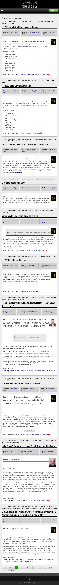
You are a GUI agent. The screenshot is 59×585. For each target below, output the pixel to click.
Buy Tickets (29, 430)
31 (54, 221)
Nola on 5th (41, 245)
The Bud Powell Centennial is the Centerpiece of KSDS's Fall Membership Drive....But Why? (29, 371)
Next (50, 567)
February (50, 149)
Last (4, 570)
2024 (43, 223)
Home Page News (14, 21)
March (51, 91)
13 (54, 149)
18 (51, 313)
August (50, 451)
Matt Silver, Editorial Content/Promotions (28, 312)
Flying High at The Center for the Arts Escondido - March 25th (25, 144)
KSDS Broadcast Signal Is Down (45, 179)
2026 (44, 34)
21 (53, 32)
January (51, 188)
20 (54, 188)
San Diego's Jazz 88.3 (28, 21)
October (50, 221)
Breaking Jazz (22, 351)
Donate (53, 11)
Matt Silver (25, 297)
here (25, 46)
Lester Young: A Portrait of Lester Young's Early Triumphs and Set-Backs (28, 445)
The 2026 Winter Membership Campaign (16, 85)
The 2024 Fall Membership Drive (46, 256)
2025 (44, 93)
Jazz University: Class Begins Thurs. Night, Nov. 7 (20, 215)
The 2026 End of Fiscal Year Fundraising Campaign (20, 26)
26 (53, 451)
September (50, 265)
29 (54, 265)
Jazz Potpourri (13, 440)
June (51, 32)
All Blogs (4, 21)
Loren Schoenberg (25, 440)
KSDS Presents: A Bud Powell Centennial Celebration (21, 383)
